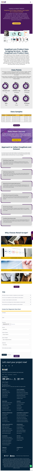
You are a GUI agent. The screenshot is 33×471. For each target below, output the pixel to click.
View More (16, 286)
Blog (6, 374)
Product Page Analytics (5, 427)
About (3, 374)
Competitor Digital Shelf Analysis (7, 430)
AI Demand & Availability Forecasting (22, 415)
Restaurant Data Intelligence (6, 441)
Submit (16, 356)
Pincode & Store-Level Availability (22, 418)
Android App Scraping (20, 438)
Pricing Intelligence (20, 427)
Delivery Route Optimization (21, 395)
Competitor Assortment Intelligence (22, 420)
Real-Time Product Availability (21, 414)
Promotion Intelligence (20, 428)
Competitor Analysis (20, 398)
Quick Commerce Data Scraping (7, 402)
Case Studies (10, 374)
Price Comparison (5, 420)
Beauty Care (4, 450)
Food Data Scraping (5, 405)
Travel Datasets (19, 408)
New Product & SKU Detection (21, 417)
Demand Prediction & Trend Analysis (22, 392)
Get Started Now (17, 23)
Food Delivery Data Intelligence (7, 437)
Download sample (16, 125)
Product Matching (5, 395)
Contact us (15, 374)
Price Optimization (5, 414)
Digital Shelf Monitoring (6, 425)
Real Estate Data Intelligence (6, 443)
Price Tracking (4, 415)
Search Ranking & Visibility (6, 433)
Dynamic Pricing (4, 418)
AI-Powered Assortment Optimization (22, 421)
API (17, 450)
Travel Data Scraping (5, 408)
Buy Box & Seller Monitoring (6, 431)
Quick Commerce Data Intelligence (7, 438)
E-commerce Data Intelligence (7, 440)
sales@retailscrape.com (6, 385)
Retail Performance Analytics (21, 431)
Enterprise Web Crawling (6, 392)
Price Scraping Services (5, 421)
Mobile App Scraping (20, 437)
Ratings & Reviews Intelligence (7, 428)
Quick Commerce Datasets (21, 402)
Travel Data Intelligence (6, 444)
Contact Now (16, 140)
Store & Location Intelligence (21, 430)
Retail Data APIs (19, 433)
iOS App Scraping (19, 440)
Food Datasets (19, 405)
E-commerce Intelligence (20, 425)
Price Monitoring (4, 417)
